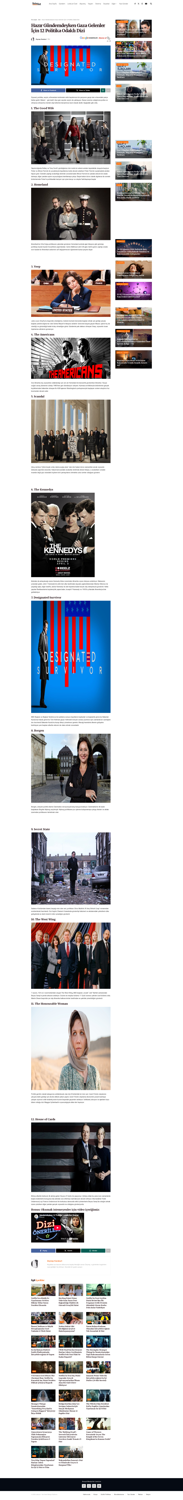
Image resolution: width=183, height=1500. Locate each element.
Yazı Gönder (123, 4)
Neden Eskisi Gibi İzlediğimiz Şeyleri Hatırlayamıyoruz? (67, 1328)
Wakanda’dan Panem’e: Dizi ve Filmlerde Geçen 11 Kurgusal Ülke (71, 1462)
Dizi (39, 19)
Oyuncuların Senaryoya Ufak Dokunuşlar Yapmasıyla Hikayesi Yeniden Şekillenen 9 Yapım (41, 1437)
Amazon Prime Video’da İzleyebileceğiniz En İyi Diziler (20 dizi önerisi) (96, 1378)
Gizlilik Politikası (106, 1494)
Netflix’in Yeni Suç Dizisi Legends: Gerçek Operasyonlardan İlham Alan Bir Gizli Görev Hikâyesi (69, 1380)
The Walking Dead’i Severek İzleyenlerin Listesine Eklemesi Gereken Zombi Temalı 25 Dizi (70, 1437)
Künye (95, 1494)
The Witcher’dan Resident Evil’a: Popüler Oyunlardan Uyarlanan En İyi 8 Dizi (97, 1406)
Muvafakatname (119, 1494)
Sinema (98, 4)
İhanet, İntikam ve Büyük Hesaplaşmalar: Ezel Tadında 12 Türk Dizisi (42, 1328)
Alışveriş (83, 4)
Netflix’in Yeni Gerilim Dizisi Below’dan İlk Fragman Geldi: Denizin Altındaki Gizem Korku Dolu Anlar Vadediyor (96, 1303)
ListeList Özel (72, 4)
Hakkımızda (86, 1494)
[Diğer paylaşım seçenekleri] (108, 90)
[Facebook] (135, 3)
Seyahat (106, 4)
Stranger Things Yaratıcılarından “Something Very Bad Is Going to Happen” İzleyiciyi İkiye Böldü (43, 1408)
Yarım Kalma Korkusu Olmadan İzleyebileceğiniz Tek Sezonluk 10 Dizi (98, 1328)
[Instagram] (142, 4)
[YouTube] (146, 4)
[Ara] (151, 4)
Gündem (62, 4)
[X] (138, 4)
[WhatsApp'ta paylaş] (103, 90)
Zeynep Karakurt (41, 39)
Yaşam (90, 4)
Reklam (140, 1494)
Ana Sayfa (53, 4)
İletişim (148, 1494)
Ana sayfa (34, 19)
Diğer (114, 4)
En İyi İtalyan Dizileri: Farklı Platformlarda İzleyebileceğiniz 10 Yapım (42, 1352)
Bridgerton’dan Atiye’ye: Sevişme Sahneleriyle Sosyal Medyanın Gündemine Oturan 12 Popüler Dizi (69, 1408)
